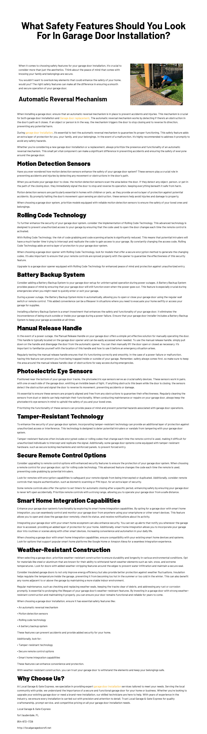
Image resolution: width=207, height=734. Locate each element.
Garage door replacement (74, 118)
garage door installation (39, 132)
